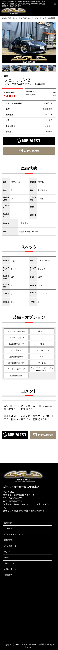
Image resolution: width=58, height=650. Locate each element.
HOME (4, 18)
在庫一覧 (11, 18)
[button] (51, 37)
